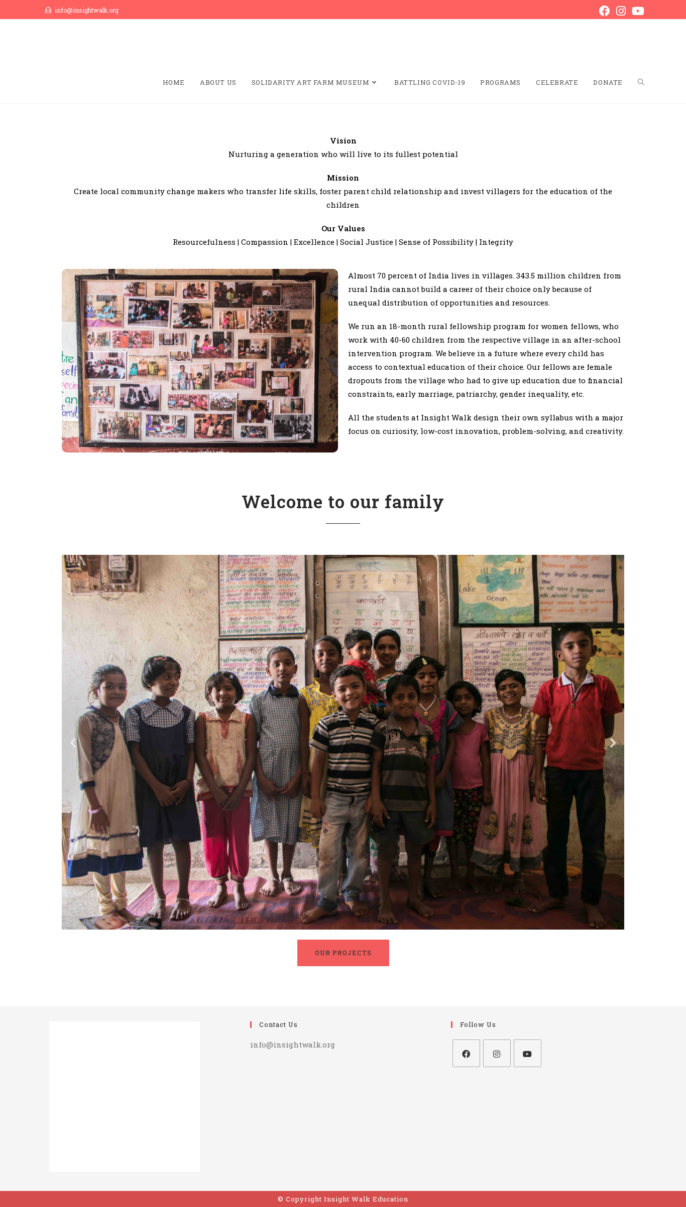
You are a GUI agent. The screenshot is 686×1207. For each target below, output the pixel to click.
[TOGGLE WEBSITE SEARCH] (641, 82)
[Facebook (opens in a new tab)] (604, 11)
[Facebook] (466, 1053)
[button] (73, 742)
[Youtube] (527, 1053)
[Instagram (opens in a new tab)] (621, 11)
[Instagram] (497, 1053)
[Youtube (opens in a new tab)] (636, 11)
